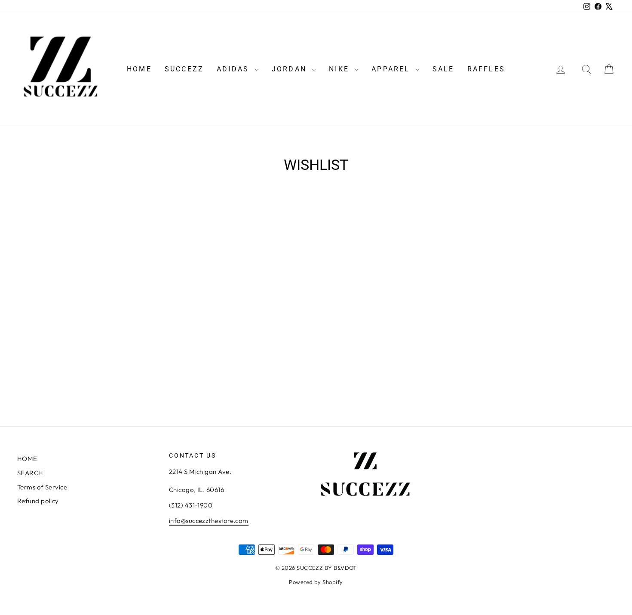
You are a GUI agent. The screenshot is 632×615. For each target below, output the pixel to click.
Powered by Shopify (316, 581)
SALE (443, 69)
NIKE (340, 69)
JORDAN (291, 69)
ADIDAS (234, 69)
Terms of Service (42, 487)
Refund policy (38, 501)
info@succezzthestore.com (209, 521)
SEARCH (30, 473)
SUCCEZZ (184, 69)
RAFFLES (486, 69)
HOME (139, 69)
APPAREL (392, 69)
